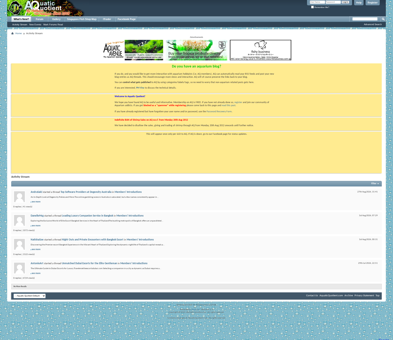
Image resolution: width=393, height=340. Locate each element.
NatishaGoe (37, 239)
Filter (373, 184)
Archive (348, 295)
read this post (228, 105)
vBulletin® (196, 310)
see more (36, 202)
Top (377, 295)
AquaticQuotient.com (331, 295)
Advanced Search (373, 24)
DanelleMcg (37, 215)
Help (358, 2)
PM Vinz (140, 88)
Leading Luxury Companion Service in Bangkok (87, 215)
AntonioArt (37, 263)
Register (373, 2)
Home (18, 33)
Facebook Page (127, 19)
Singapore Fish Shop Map (81, 19)
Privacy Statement (364, 295)
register (238, 102)
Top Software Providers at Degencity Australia (86, 192)
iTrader (107, 19)
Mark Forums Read (53, 24)
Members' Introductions (128, 192)
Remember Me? (321, 7)
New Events (35, 24)
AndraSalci (36, 192)
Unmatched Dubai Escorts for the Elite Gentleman (89, 263)
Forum (39, 19)
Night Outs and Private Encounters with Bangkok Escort (92, 239)
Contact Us (312, 295)
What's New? (21, 19)
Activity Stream (19, 24)
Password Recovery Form (219, 111)
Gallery (56, 19)
